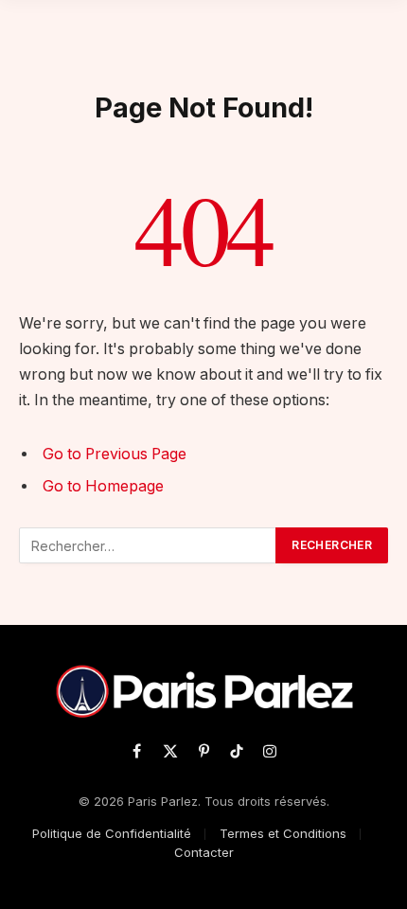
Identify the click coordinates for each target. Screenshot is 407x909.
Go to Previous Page (114, 454)
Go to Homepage (103, 486)
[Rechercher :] (148, 545)
